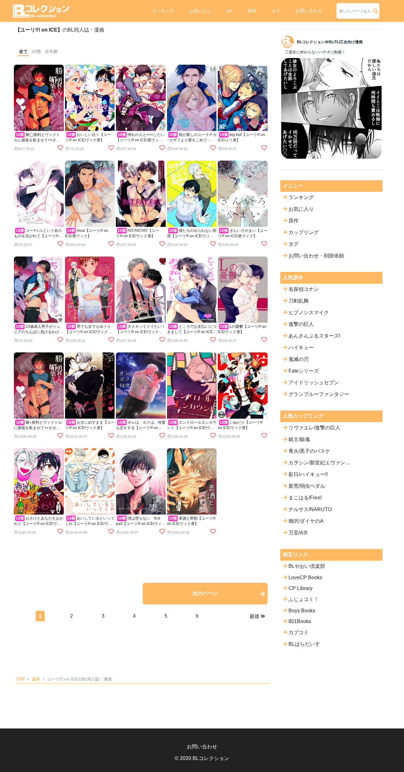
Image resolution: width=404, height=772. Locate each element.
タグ (275, 10)
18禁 (36, 51)
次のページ (205, 593)
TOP (20, 679)
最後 (254, 616)
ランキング (163, 10)
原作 (251, 10)
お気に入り (200, 10)
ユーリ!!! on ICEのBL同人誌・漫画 (79, 679)
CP (229, 11)
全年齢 (51, 51)
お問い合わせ (308, 10)
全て (23, 51)
